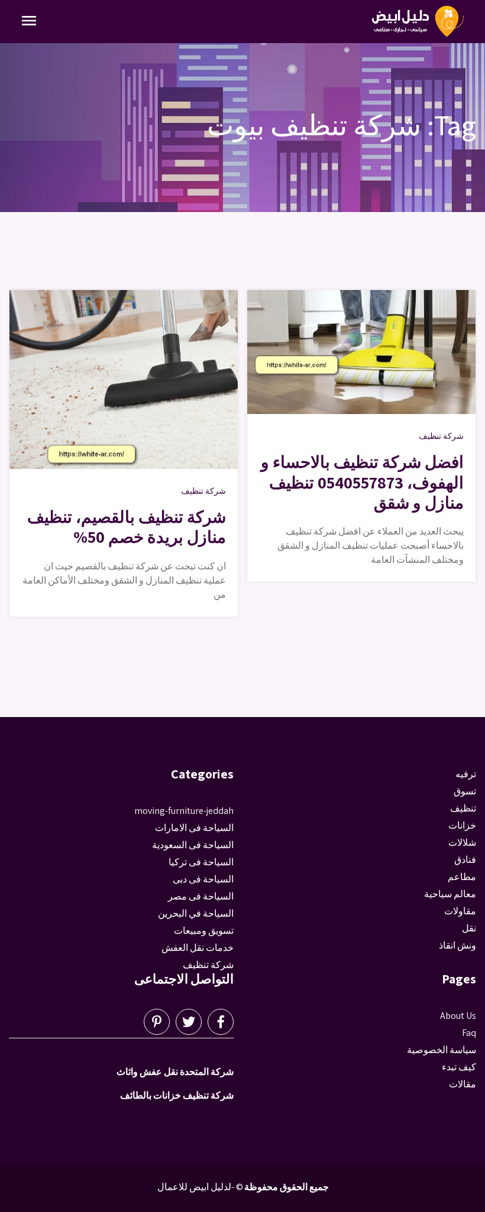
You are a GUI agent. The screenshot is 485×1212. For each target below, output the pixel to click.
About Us (458, 1015)
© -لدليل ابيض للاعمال (200, 1187)
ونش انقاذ (457, 945)
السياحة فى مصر (201, 896)
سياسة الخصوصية (441, 1050)
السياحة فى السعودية (193, 845)
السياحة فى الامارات (194, 828)
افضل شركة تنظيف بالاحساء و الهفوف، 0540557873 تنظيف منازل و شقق (362, 482)
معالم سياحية (450, 894)
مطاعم (462, 877)
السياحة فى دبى (203, 879)
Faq (469, 1033)
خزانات (462, 825)
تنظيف (463, 808)
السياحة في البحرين (196, 913)
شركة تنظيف (203, 491)
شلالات (462, 842)
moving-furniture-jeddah (184, 810)
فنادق (465, 859)
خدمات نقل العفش (197, 947)
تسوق (465, 791)
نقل (469, 928)
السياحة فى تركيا (201, 862)
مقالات (462, 1084)
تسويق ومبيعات (204, 930)
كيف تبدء (459, 1067)
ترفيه (465, 774)
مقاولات (460, 911)
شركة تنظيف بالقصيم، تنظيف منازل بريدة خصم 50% (126, 527)
